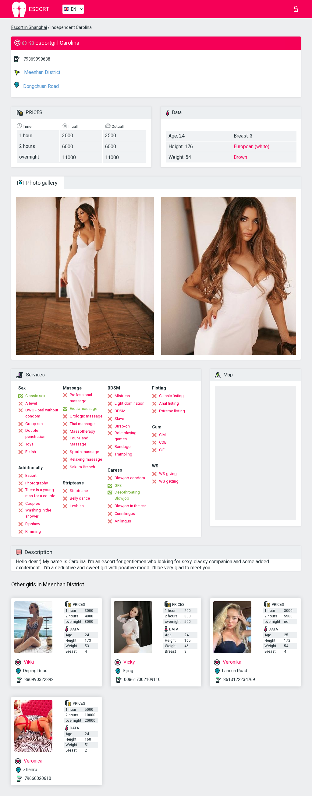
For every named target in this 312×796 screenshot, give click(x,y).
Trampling (123, 454)
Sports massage (84, 451)
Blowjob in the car (130, 506)
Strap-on (122, 426)
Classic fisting (171, 395)
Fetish (30, 451)
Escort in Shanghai (29, 27)
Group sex (34, 423)
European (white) (251, 146)
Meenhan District (41, 72)
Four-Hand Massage (79, 441)
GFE (118, 485)
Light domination (129, 403)
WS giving (168, 473)
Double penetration (35, 433)
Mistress (122, 395)
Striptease (79, 490)
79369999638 (36, 59)
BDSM (120, 411)
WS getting (169, 481)
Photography (36, 483)
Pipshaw (32, 524)
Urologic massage (86, 416)
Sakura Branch (82, 467)
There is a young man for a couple (40, 492)
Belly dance (80, 498)
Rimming (33, 531)
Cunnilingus (125, 513)
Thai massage (82, 423)
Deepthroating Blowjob (127, 495)
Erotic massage (83, 408)
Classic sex (35, 395)
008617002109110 (142, 679)
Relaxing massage (86, 459)
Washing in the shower (38, 513)
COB (163, 442)
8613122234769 (239, 679)
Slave (119, 418)
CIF (162, 450)
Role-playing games (125, 436)
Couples (32, 503)
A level (31, 403)
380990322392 (39, 679)
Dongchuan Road (40, 86)
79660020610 (37, 778)
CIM (162, 434)
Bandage (122, 446)
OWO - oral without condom (41, 413)
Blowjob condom (130, 478)
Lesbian (77, 506)
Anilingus (123, 521)
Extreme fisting (172, 411)
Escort (31, 475)
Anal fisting (169, 403)
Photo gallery (41, 183)
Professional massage (81, 398)
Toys (29, 444)
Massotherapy (82, 431)
